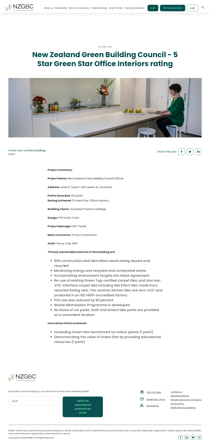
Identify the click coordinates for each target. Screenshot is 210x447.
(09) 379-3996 (154, 392)
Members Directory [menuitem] (180, 395)
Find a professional (172, 8)
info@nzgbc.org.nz (156, 399)
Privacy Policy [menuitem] (177, 403)
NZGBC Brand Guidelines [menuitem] (183, 407)
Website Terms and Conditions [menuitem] (186, 399)
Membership (153, 405)
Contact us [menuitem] (176, 391)
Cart (153, 8)
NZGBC (11, 154)
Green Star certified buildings (27, 150)
